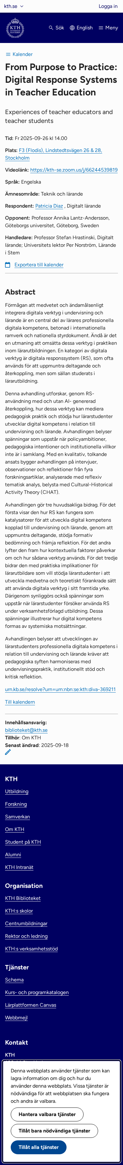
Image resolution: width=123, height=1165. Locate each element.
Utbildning (16, 791)
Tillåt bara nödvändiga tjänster (54, 1131)
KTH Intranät (19, 867)
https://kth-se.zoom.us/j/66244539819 (74, 170)
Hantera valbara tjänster (47, 1114)
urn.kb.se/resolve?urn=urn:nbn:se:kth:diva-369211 (60, 689)
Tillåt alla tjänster (39, 1147)
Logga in (108, 6)
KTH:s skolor (19, 911)
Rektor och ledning (26, 936)
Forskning (16, 804)
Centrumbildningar (26, 923)
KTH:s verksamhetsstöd (31, 949)
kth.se (10, 6)
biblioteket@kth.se (26, 730)
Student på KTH (23, 842)
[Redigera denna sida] (8, 752)
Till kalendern (20, 702)
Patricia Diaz (49, 206)
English (85, 28)
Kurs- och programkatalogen (37, 992)
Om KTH (14, 829)
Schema (14, 980)
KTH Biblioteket (23, 898)
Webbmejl (16, 1018)
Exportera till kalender (39, 265)
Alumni (13, 855)
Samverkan (17, 817)
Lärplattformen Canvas (30, 1005)
